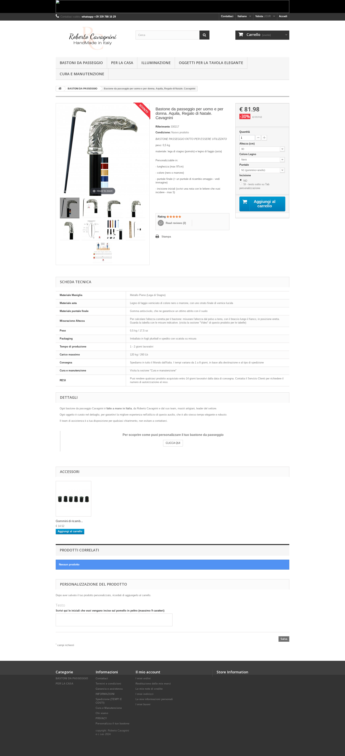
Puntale (244, 164)
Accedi (283, 16)
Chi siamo (102, 713)
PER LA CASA (122, 62)
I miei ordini (143, 678)
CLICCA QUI (173, 442)
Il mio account (148, 672)
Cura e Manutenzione (82, 73)
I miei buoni (143, 704)
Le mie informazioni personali (154, 699)
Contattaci (227, 16)
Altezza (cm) (247, 143)
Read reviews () (175, 223)
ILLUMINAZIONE (156, 62)
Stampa (166, 236)
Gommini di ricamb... (69, 521)
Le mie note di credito (149, 688)
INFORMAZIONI (105, 694)
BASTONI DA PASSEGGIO (81, 62)
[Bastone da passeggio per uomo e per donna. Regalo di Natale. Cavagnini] (69, 208)
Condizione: (163, 132)
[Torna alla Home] (60, 88)
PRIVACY (101, 718)
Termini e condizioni (108, 683)
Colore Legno (248, 154)
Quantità (244, 131)
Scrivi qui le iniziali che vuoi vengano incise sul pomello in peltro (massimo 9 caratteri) (110, 610)
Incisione (245, 175)
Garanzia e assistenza (109, 688)
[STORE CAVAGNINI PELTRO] (93, 38)
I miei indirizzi (145, 694)
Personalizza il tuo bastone (112, 723)
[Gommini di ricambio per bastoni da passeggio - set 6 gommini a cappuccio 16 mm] (73, 499)
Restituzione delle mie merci (153, 683)
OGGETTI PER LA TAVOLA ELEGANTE (211, 62)
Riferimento (163, 126)
